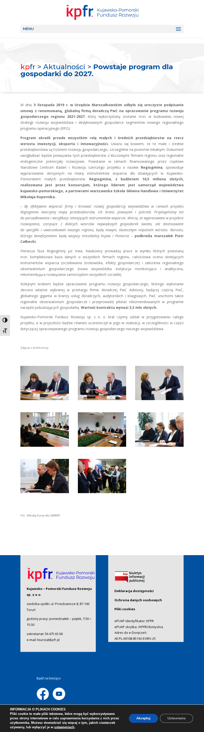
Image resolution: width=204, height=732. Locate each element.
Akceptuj (143, 718)
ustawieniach (64, 727)
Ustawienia (176, 718)
